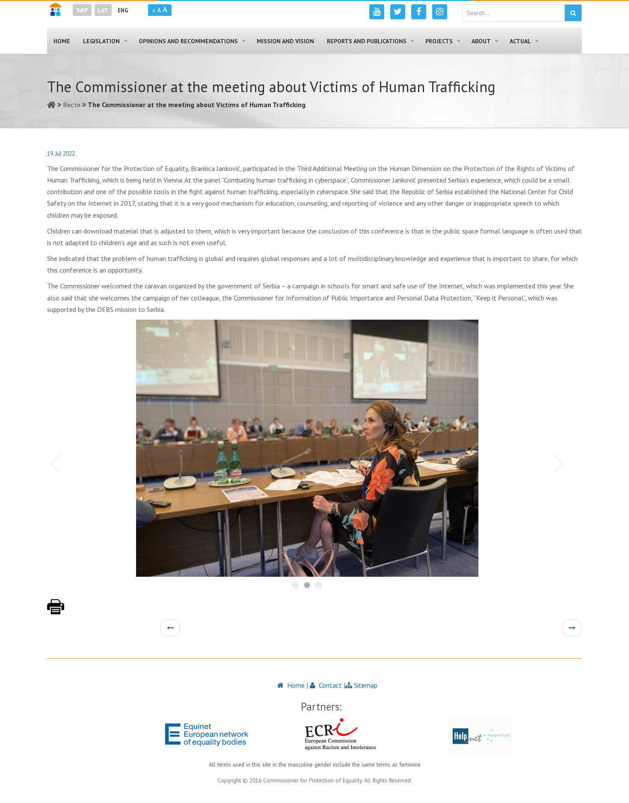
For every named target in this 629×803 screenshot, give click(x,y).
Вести (71, 104)
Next (560, 463)
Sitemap (364, 685)
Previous (53, 463)
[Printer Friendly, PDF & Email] (55, 611)
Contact (329, 685)
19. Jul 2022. (61, 153)
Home (295, 685)
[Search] (573, 13)
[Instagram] (439, 11)
